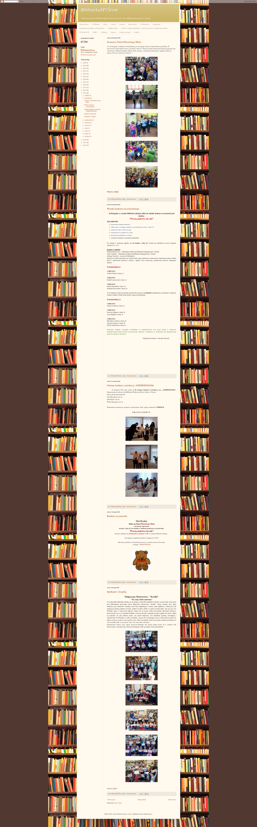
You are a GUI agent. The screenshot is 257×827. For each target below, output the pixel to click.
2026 (84, 63)
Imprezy (113, 32)
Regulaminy (157, 24)
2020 (84, 79)
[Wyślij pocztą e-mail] (140, 199)
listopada (87, 98)
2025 (84, 66)
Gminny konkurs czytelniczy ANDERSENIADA (130, 385)
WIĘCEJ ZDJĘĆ (112, 789)
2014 (84, 140)
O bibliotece (96, 24)
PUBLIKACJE (84, 32)
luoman (130, 814)
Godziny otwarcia (125, 32)
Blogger (150, 814)
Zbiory (105, 24)
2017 (84, 87)
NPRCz (95, 32)
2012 (84, 145)
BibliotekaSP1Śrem (99, 9)
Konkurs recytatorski (117, 516)
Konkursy (104, 32)
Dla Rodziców (144, 24)
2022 (84, 74)
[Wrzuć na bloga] (142, 199)
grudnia (87, 95)
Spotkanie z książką (116, 591)
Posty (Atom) (118, 803)
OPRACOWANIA (144, 544)
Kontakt (136, 32)
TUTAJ (156, 538)
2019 (84, 82)
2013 (84, 142)
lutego (87, 134)
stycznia (87, 136)
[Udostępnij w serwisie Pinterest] (148, 199)
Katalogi (122, 24)
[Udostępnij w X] (144, 199)
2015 (84, 93)
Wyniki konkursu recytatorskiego (123, 208)
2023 (84, 71)
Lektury (113, 24)
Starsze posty (172, 800)
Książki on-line (113, 28)
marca (87, 131)
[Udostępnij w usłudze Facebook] (146, 199)
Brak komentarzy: (132, 199)
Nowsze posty (111, 800)
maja (86, 128)
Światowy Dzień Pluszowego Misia (124, 42)
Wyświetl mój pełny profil (88, 55)
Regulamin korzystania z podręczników (92, 28)
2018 (84, 85)
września (87, 123)
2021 (84, 76)
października (88, 120)
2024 (84, 68)
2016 (84, 90)
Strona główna (84, 24)
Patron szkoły (132, 24)
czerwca (87, 125)
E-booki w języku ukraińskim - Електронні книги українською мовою (144, 28)
